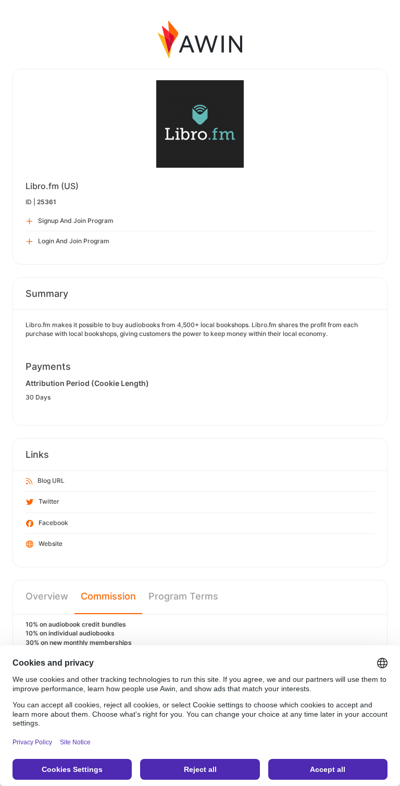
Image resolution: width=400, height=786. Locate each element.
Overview (47, 596)
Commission (108, 596)
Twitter (49, 501)
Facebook (53, 523)
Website (51, 543)
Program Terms (183, 596)
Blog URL (51, 480)
